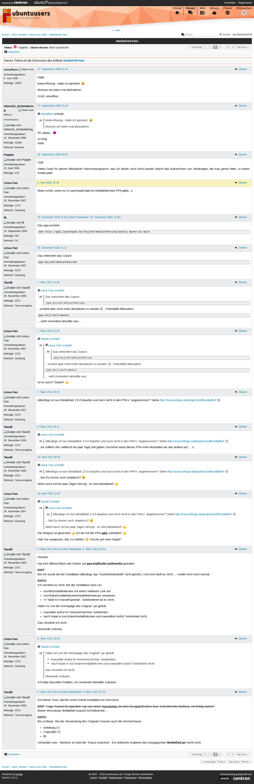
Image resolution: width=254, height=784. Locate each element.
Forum (190, 8)
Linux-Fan (11, 183)
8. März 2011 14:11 (48, 426)
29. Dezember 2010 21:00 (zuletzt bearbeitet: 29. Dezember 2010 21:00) (79, 217)
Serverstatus (145, 777)
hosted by (8, 3)
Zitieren (242, 69)
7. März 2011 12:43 (49, 330)
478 (17, 173)
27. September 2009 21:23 (53, 69)
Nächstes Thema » (240, 761)
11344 (18, 142)
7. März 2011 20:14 (49, 392)
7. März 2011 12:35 (49, 282)
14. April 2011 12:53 (49, 493)
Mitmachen (244, 8)
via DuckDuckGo (242, 34)
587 (17, 235)
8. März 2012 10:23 (49, 638)
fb (5, 218)
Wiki (202, 8)
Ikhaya (214, 8)
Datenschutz (116, 777)
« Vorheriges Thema (213, 761)
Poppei (8, 155)
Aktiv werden (19, 34)
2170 (17, 205)
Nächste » (242, 47)
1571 (17, 300)
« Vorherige (195, 47)
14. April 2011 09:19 (49, 457)
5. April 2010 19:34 (48, 182)
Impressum (131, 777)
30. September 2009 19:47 (53, 154)
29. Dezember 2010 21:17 (52, 247)
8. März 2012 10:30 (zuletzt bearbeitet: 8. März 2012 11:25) (72, 692)
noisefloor (11, 70)
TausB (8, 282)
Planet (227, 8)
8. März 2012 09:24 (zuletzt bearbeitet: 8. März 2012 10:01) (72, 549)
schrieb (59, 290)
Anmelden (230, 2)
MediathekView (58, 34)
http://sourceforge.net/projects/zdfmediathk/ (188, 400)
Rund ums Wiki (38, 34)
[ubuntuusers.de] (27, 17)
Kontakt (103, 777)
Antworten (14, 52)
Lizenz (93, 777)
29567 (18, 83)
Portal (177, 8)
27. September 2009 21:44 (53, 105)
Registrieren (245, 2)
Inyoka (19, 774)
